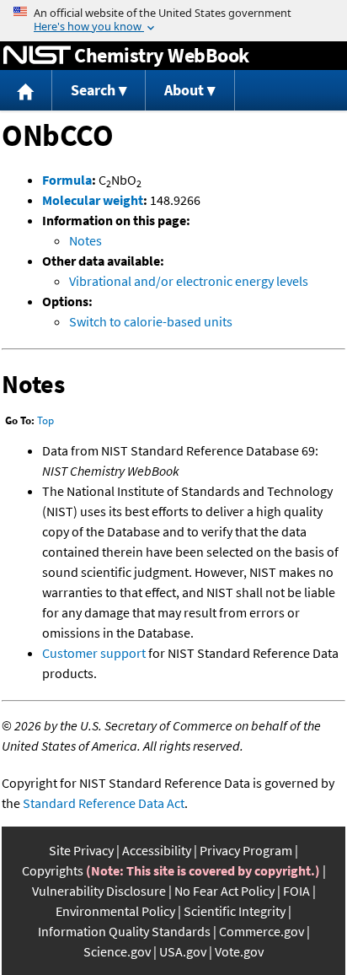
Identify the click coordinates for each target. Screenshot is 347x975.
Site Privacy (81, 850)
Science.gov (117, 951)
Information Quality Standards (124, 931)
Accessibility (156, 850)
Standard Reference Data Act (103, 803)
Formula (67, 179)
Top (45, 420)
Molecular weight (92, 199)
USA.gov (182, 951)
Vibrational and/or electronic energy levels (188, 280)
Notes (85, 240)
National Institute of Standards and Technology (37, 56)
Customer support (94, 652)
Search (93, 90)
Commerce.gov (261, 931)
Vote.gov (239, 951)
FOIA (296, 890)
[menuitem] (26, 90)
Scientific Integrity (235, 910)
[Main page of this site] (26, 90)
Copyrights (52, 870)
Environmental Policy (115, 910)
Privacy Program (246, 850)
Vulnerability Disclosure (99, 890)
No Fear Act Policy (224, 890)
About (184, 90)
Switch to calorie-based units (150, 321)
